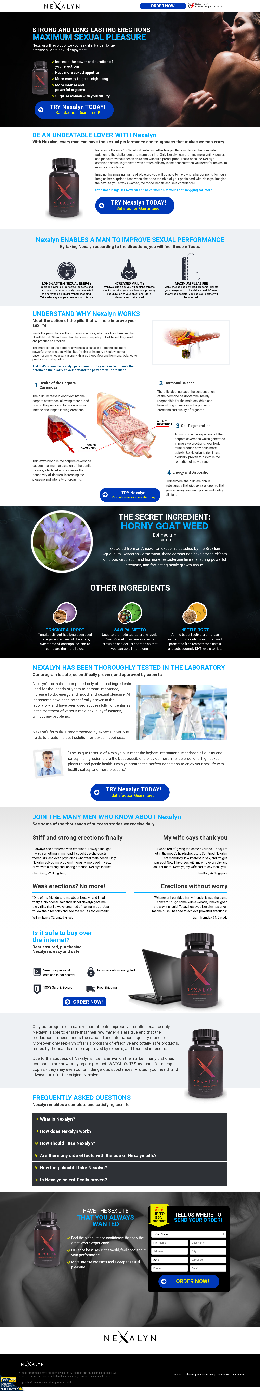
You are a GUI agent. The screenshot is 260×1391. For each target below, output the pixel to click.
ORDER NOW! (192, 1281)
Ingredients (239, 1374)
